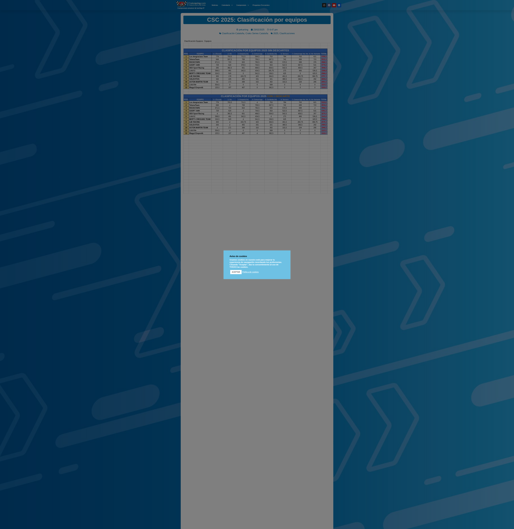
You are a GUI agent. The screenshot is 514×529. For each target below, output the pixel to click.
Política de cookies (250, 272)
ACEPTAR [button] (236, 272)
